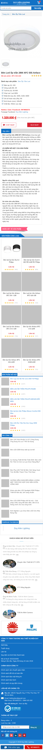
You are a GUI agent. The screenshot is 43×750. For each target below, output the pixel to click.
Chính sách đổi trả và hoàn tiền (12, 673)
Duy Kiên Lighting (22, 112)
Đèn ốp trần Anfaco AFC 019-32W (31, 327)
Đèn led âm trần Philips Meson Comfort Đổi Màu (25, 412)
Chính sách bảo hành (8, 680)
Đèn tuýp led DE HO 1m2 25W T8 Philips (24, 379)
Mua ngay (35, 125)
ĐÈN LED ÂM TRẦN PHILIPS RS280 (23, 389)
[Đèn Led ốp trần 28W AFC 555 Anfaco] (5, 64)
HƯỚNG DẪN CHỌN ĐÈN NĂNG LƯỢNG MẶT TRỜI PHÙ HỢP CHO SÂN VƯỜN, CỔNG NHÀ (25, 482)
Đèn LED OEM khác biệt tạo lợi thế (22, 450)
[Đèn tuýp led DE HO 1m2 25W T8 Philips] (5, 381)
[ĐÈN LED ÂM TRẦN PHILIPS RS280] (5, 392)
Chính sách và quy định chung (11, 683)
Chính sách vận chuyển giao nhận (13, 670)
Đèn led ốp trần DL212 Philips (11, 261)
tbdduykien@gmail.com (17, 698)
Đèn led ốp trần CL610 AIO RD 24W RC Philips (31, 261)
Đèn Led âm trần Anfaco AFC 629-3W (31, 294)
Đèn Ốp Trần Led (24, 81)
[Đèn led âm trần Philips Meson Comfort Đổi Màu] (5, 414)
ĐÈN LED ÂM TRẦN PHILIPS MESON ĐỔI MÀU (25, 400)
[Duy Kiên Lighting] (21, 3)
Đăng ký (34, 727)
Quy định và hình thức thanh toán (12, 655)
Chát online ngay (14, 747)
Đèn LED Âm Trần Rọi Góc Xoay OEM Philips (23, 424)
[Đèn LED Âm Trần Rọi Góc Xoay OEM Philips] (5, 426)
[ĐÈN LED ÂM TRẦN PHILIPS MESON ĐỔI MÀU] (5, 402)
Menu (5, 3)
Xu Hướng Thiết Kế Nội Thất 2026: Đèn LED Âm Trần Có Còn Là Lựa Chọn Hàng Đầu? (25, 461)
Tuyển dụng (5, 648)
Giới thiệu (4, 645)
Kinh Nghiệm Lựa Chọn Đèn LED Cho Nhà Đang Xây (25, 512)
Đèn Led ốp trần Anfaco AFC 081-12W (11, 294)
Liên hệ (3, 651)
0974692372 (35, 747)
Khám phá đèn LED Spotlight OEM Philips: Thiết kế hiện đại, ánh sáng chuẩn (25, 491)
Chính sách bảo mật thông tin (11, 676)
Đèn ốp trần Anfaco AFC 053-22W (11, 361)
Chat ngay (10, 125)
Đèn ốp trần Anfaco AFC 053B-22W (31, 361)
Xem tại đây (23, 703)
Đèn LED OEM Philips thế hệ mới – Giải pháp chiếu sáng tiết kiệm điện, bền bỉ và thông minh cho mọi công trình (24, 502)
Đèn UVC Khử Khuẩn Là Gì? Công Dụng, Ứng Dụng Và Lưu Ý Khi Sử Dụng (24, 440)
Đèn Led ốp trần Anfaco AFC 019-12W (11, 327)
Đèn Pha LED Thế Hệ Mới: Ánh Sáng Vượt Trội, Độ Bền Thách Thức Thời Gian (25, 471)
